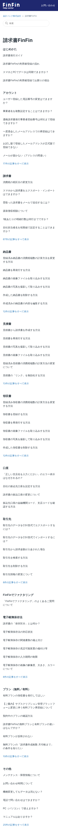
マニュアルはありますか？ (18, 816)
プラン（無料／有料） (17, 689)
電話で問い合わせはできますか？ (21, 800)
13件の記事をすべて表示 (16, 383)
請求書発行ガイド (13, 55)
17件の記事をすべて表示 (16, 163)
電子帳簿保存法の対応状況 (18, 631)
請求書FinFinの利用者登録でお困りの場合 (26, 80)
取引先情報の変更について (18, 574)
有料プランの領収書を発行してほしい (24, 695)
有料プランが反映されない (18, 736)
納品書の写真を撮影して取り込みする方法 (26, 286)
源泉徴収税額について (15, 210)
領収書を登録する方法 (15, 414)
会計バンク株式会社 (12, 16)
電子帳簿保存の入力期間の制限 (20, 656)
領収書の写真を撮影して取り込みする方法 (26, 439)
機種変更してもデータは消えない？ (23, 791)
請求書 (7, 175)
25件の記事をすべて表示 (16, 824)
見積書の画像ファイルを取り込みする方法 (26, 355)
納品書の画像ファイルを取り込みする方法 (26, 278)
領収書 (7, 396)
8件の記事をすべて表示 (15, 582)
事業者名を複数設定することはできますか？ (27, 111)
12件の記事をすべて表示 (16, 311)
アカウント (10, 92)
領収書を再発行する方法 (16, 422)
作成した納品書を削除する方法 (20, 295)
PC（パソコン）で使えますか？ (21, 808)
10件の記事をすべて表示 (16, 756)
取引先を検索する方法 (15, 557)
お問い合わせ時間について (18, 783)
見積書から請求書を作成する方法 (21, 330)
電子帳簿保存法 (12, 617)
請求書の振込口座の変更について (21, 494)
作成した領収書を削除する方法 (20, 447)
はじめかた (10, 49)
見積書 (7, 323)
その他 (7, 768)
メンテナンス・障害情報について (21, 775)
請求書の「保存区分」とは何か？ (21, 623)
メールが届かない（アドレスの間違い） (25, 155)
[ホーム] (11, 5)
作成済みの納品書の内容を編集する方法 (25, 303)
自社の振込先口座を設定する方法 (21, 486)
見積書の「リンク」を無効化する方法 (24, 375)
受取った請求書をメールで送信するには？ (26, 202)
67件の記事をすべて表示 (16, 239)
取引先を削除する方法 (15, 565)
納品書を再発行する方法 (16, 270)
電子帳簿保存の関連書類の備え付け (23, 640)
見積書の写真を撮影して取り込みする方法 (26, 346)
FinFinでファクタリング (18, 594)
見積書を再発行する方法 (16, 338)
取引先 (7, 519)
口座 (6, 468)
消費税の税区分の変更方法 (18, 182)
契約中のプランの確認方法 (18, 715)
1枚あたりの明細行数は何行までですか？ (26, 219)
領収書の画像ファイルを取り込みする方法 (26, 430)
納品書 (7, 251)
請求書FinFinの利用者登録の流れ (21, 63)
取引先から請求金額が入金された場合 (24, 549)
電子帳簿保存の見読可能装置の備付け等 (25, 648)
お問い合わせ (48, 5)
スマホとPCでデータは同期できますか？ (25, 72)
